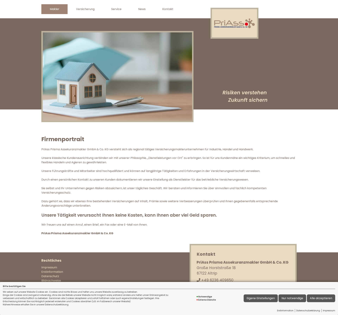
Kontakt (167, 9)
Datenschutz (50, 276)
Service (116, 9)
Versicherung (85, 9)
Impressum (329, 310)
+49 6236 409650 (217, 280)
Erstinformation (285, 310)
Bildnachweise (51, 281)
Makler (54, 9)
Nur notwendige (292, 298)
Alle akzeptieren (321, 298)
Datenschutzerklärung (308, 310)
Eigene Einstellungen (261, 298)
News (142, 9)
